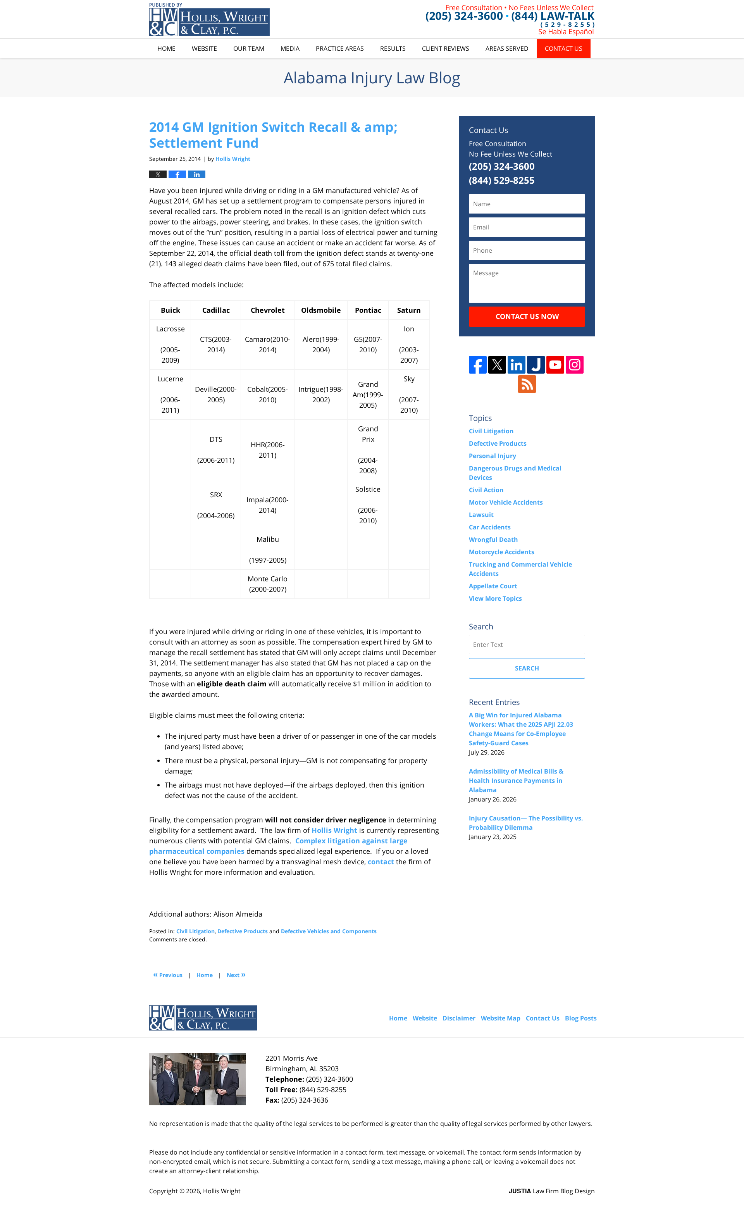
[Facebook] (478, 365)
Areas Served (507, 48)
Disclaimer (459, 1018)
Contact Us (563, 48)
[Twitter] (497, 365)
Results (393, 48)
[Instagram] (575, 365)
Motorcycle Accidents (501, 552)
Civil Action (486, 490)
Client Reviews (445, 48)
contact (381, 861)
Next (236, 974)
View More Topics (495, 598)
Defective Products (242, 931)
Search (527, 668)
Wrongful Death (493, 539)
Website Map (500, 1018)
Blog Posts (581, 1018)
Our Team (248, 48)
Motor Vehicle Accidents (506, 502)
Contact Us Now (527, 316)
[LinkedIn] (516, 365)
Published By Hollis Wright (510, 19)
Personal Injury (492, 456)
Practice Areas (340, 48)
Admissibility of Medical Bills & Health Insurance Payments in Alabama (516, 780)
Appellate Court (493, 586)
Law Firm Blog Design (552, 1191)
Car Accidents (490, 527)
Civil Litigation (195, 931)
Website (204, 48)
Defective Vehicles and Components (329, 931)
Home (166, 48)
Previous (168, 974)
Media (290, 48)
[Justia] (536, 365)
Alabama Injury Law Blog (209, 19)
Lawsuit (481, 514)
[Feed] (527, 384)
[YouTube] (555, 365)
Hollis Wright (334, 830)
